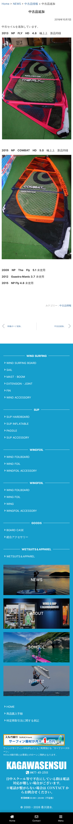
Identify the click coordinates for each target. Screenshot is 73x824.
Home (5, 3)
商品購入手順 (14, 713)
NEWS (17, 3)
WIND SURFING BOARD (21, 363)
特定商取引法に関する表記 (22, 720)
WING (10, 504)
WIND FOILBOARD (18, 457)
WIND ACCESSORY (18, 397)
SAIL (9, 370)
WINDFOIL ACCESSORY (21, 470)
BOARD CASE (15, 530)
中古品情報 (31, 3)
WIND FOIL (13, 463)
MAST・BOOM (15, 376)
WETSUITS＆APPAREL (20, 556)
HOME (10, 706)
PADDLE (11, 430)
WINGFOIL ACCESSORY (21, 510)
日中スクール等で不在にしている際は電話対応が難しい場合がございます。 (37, 780)
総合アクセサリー (17, 537)
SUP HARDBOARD (18, 416)
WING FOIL (13, 497)
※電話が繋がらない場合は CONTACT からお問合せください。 (37, 789)
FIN (8, 390)
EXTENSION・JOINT (19, 383)
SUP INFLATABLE (17, 423)
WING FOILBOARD (18, 490)
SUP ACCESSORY (17, 437)
